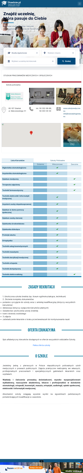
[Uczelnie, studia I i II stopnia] (11, 3)
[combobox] (22, 53)
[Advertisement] (41, 434)
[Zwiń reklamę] (41, 461)
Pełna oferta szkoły (41, 345)
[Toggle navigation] (80, 4)
